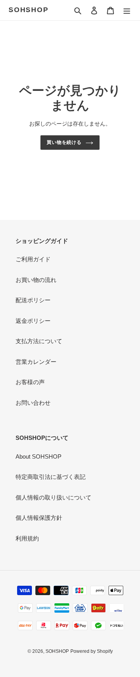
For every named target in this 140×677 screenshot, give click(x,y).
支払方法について (39, 341)
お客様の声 (30, 382)
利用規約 (27, 538)
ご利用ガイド (33, 259)
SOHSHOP (29, 10)
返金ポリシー (33, 320)
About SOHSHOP (38, 456)
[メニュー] (127, 10)
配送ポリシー (33, 300)
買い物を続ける (64, 142)
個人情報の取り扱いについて (53, 497)
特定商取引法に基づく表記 (51, 476)
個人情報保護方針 (39, 517)
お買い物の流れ (36, 279)
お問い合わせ (33, 402)
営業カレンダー (36, 361)
